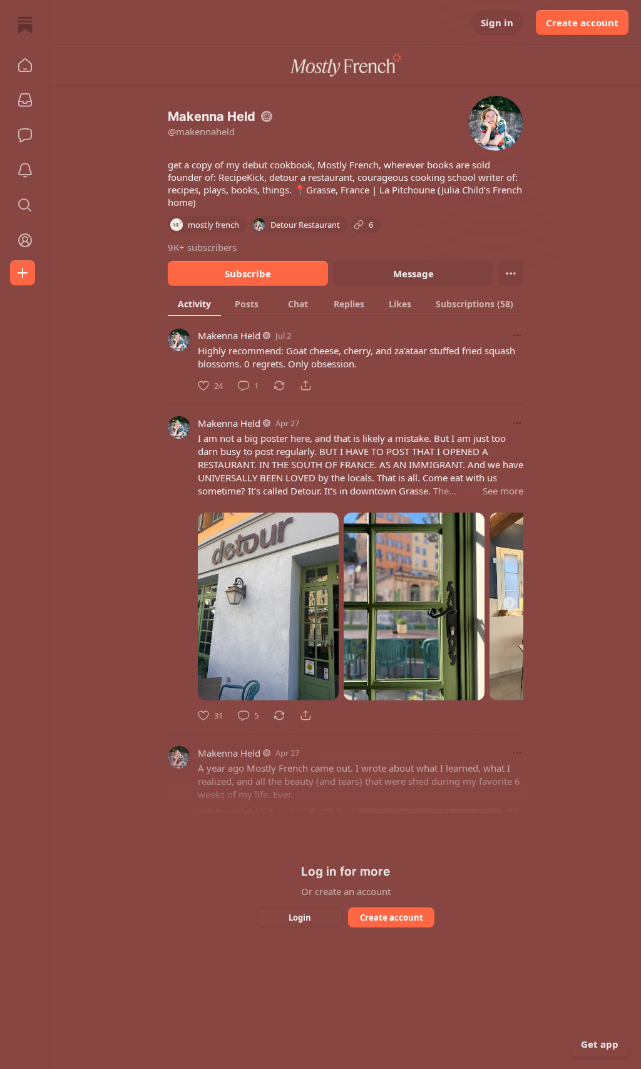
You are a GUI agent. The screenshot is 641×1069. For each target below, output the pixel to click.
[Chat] (25, 135)
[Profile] (25, 240)
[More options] (517, 335)
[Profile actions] (510, 273)
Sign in (497, 22)
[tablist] (345, 303)
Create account (582, 22)
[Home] (25, 25)
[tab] (194, 303)
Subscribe (248, 273)
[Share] (305, 386)
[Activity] (25, 170)
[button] (25, 65)
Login (300, 917)
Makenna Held (229, 335)
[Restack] (279, 386)
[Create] (22, 272)
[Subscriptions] (25, 100)
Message (413, 273)
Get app (599, 1044)
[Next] (509, 602)
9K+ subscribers (202, 247)
